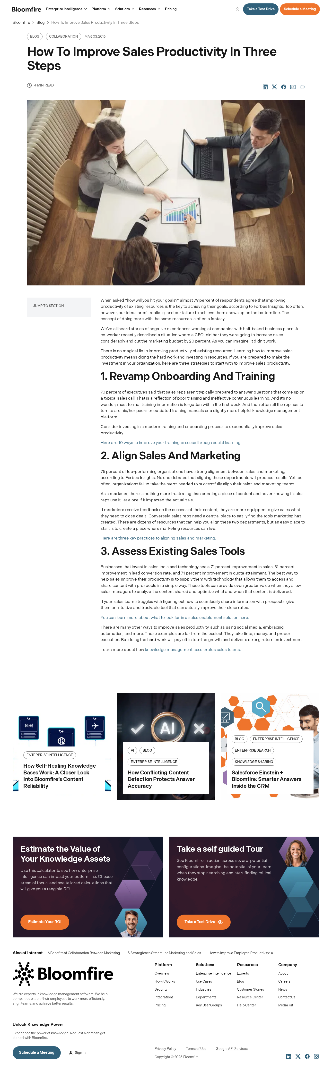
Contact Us (287, 997)
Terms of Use (196, 1049)
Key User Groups (209, 1005)
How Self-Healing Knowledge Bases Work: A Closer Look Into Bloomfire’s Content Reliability (59, 776)
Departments (206, 997)
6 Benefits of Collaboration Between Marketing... (85, 953)
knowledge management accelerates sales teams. (193, 649)
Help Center (246, 1005)
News (282, 989)
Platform (99, 9)
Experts (243, 973)
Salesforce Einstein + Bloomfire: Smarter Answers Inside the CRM (266, 779)
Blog (240, 981)
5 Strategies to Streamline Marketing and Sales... (166, 953)
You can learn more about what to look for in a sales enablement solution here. (175, 617)
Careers (284, 981)
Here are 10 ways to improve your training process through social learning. (171, 442)
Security (161, 989)
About (283, 973)
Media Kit (285, 1005)
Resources (147, 9)
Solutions (122, 9)
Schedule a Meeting (300, 9)
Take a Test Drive (261, 9)
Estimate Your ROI (44, 922)
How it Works (165, 981)
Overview (162, 973)
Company (287, 964)
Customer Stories (250, 989)
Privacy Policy (165, 1049)
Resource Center (250, 997)
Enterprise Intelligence (64, 9)
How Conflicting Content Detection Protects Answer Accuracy (161, 779)
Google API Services (231, 1049)
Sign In (237, 9)
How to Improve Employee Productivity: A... (242, 953)
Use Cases (204, 981)
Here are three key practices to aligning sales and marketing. (158, 538)
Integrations (164, 997)
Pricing (171, 9)
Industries (203, 989)
